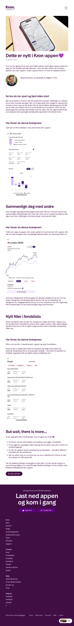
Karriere (8, 526)
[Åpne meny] (66, 8)
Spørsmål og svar (12, 579)
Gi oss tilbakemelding (13, 582)
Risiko (55, 615)
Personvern (48, 615)
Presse (31, 615)
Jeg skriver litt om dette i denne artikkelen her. (32, 353)
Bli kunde (9, 541)
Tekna (8, 538)
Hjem (7, 523)
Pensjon (8, 564)
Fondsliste (9, 558)
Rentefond (9, 561)
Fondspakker (10, 555)
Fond (7, 552)
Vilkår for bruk (39, 615)
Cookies (61, 615)
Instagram (9, 596)
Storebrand (22, 615)
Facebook (9, 599)
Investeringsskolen (12, 532)
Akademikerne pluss (13, 535)
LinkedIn (8, 602)
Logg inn (9, 544)
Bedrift (8, 570)
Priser (8, 588)
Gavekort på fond (12, 567)
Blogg (8, 529)
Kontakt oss (10, 585)
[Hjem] (10, 8)
